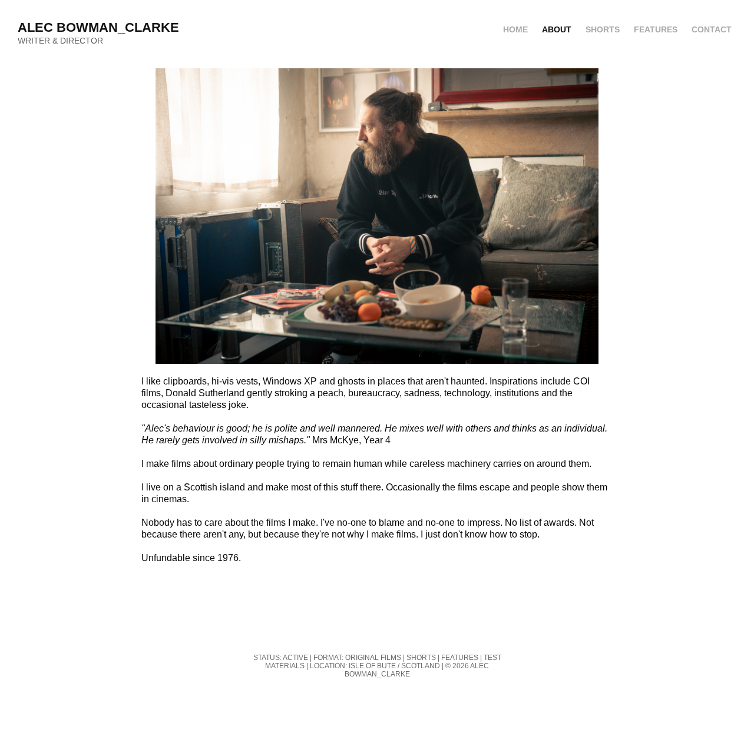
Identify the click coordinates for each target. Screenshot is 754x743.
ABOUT (556, 29)
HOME (515, 29)
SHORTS (603, 29)
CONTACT (712, 29)
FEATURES (655, 29)
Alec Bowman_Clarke (98, 27)
